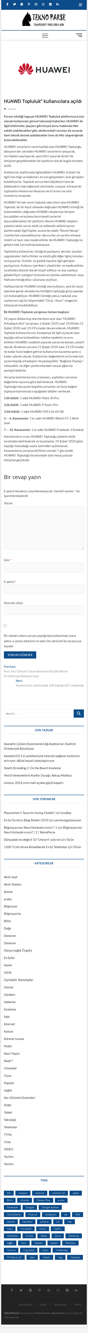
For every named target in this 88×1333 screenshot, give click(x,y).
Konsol (8, 1031)
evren (61, 1200)
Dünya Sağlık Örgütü (18, 950)
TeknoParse (11, 1313)
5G (9, 1193)
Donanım (10, 935)
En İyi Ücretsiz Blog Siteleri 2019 (26, 820)
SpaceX (38, 1242)
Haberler (10, 1002)
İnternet (9, 1024)
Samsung (74, 1235)
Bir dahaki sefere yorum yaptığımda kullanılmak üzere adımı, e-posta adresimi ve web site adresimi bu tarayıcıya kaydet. (42, 641)
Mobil (8, 1046)
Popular (9, 1083)
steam (54, 1242)
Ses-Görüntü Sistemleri (19, 1097)
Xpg (60, 1257)
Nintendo (12, 1235)
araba (8, 899)
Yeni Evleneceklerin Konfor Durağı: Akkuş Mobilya (38, 775)
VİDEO (8, 1149)
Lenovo (44, 1221)
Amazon (22, 1193)
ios (65, 1214)
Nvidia (29, 1235)
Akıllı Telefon (12, 884)
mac (69, 1221)
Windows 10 (14, 1257)
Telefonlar (10, 1127)
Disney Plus (43, 1200)
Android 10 (58, 1193)
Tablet (8, 1112)
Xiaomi (46, 1257)
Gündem (9, 994)
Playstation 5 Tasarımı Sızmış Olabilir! (29, 813)
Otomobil (10, 1068)
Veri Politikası (26, 1304)
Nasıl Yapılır (12, 1053)
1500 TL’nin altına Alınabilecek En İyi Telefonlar (35, 847)
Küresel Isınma (14, 1039)
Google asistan (50, 1207)
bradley (66, 813)
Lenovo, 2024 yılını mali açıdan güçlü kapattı (33, 783)
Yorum (8, 503)
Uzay (7, 1142)
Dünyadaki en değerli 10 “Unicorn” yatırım (32, 839)
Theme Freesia (42, 1313)
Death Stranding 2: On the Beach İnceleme (32, 768)
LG (58, 1221)
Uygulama (28, 1250)
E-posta (10, 581)
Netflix (58, 1228)
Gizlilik (43, 1304)
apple (76, 1193)
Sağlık (8, 1090)
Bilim (7, 921)
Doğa (7, 928)
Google (30, 1207)
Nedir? (8, 1061)
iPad (77, 1214)
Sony (24, 1242)
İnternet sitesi (13, 603)
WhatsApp (62, 1250)
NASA (42, 1228)
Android (39, 1193)
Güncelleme (14, 1214)
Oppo (44, 1235)
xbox (32, 1257)
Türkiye (11, 1250)
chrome (24, 1200)
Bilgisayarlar (12, 913)
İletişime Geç (60, 1304)
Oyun (7, 1075)
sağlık (10, 1242)
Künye (78, 1304)
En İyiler (9, 958)
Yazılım (9, 1156)
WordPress (58, 1313)
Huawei (12, 108)
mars (9, 1228)
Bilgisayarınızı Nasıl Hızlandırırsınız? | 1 (30, 827)
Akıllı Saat (11, 877)
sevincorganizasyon (67, 820)
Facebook (12, 1207)
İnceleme (10, 1009)
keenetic (27, 1221)
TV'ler (8, 1134)
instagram (50, 1214)
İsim (7, 560)
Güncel (8, 987)
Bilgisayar (11, 906)
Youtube (75, 1257)
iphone (11, 1221)
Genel (8, 965)
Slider (8, 1105)
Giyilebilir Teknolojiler (19, 980)
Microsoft (26, 1228)
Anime (8, 892)
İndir (7, 1016)
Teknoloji (10, 1120)
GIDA (7, 972)
